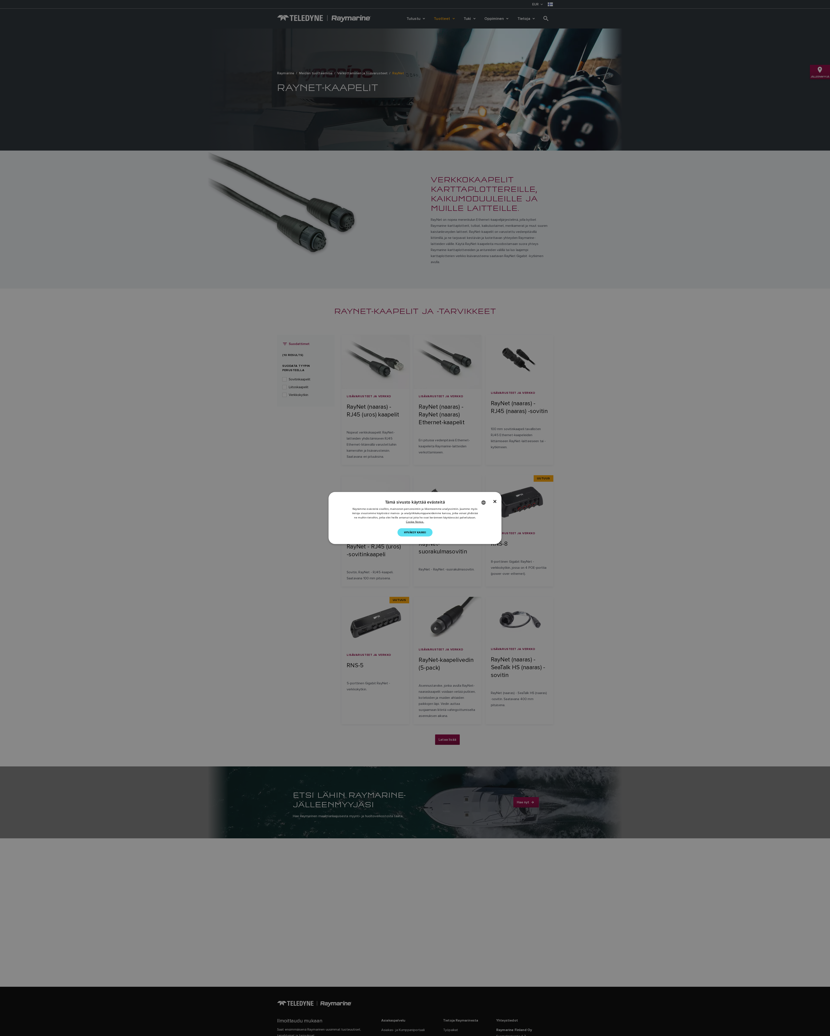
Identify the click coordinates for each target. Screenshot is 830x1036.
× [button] (495, 501)
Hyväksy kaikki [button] (415, 532)
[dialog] (415, 518)
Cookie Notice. (415, 521)
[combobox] (483, 503)
